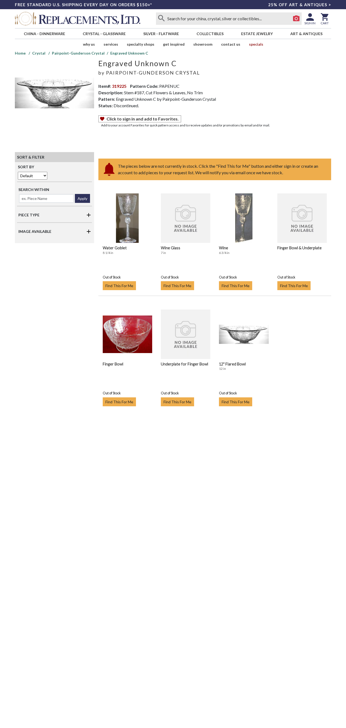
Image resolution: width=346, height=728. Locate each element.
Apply (82, 198)
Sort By (26, 167)
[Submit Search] (161, 18)
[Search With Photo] (296, 18)
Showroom (202, 44)
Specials (256, 44)
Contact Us (230, 44)
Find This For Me (119, 285)
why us (89, 44)
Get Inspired (174, 44)
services (111, 44)
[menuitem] (44, 34)
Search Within (33, 189)
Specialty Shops (140, 44)
